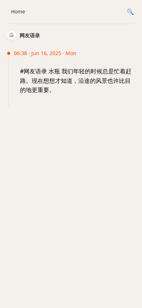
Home (18, 11)
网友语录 (30, 35)
